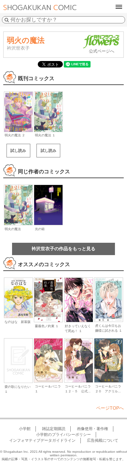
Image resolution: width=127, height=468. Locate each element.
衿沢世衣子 (18, 48)
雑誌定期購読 (53, 428)
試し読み (18, 150)
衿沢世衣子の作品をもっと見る (63, 248)
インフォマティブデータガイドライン (42, 440)
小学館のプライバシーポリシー (63, 434)
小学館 (25, 428)
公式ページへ (101, 51)
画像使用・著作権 (92, 428)
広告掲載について (102, 440)
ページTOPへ (110, 408)
